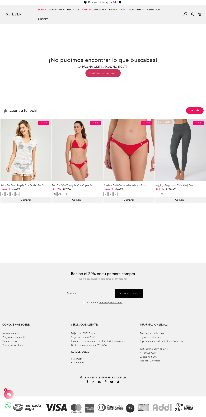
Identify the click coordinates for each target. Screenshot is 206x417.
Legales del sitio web (150, 337)
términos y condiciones (110, 302)
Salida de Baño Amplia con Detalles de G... (23, 185)
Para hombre (77, 362)
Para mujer (76, 358)
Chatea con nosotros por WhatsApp (89, 345)
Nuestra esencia (10, 333)
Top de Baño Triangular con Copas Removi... (75, 185)
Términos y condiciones (152, 333)
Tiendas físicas (9, 341)
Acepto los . (105, 302)
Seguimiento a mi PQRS (83, 337)
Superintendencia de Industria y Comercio (161, 341)
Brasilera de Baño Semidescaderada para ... (125, 185)
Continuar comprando (103, 73)
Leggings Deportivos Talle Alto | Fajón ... (176, 185)
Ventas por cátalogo (12, 345)
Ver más (195, 110)
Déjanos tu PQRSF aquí (83, 333)
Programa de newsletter (14, 337)
